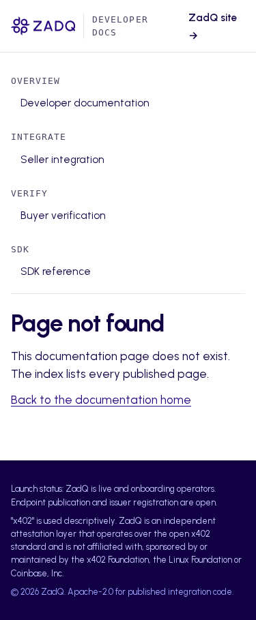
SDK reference (55, 271)
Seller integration (62, 159)
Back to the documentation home (101, 400)
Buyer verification (63, 215)
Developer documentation (85, 103)
